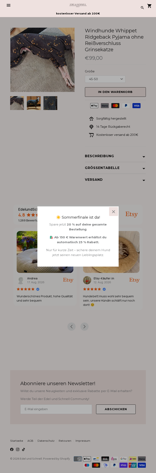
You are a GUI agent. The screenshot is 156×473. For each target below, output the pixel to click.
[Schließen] (113, 211)
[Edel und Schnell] (78, 5)
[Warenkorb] (149, 6)
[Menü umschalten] (8, 5)
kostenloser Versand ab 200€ (78, 13)
